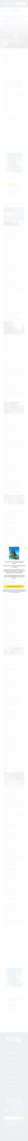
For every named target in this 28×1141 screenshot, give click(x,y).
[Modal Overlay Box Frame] (14, 570)
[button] (25, 548)
